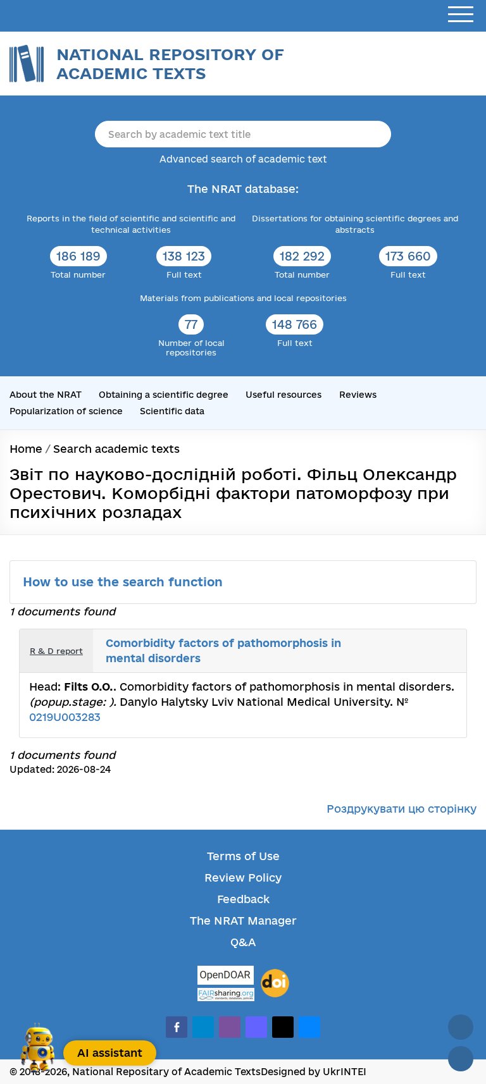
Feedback (243, 899)
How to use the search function (125, 582)
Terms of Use (243, 856)
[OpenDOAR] (225, 977)
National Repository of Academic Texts (170, 63)
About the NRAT (45, 395)
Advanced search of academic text (243, 159)
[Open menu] (460, 14)
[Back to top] (460, 1027)
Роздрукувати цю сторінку (402, 809)
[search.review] (447, 642)
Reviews (358, 395)
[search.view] (405, 642)
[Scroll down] (460, 1058)
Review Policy (243, 878)
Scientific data (172, 411)
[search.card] (419, 642)
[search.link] (433, 642)
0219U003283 (65, 717)
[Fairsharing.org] (225, 994)
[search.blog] (447, 660)
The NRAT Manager (243, 921)
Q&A (243, 942)
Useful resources (283, 395)
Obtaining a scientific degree (163, 395)
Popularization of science (66, 411)
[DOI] (275, 983)
